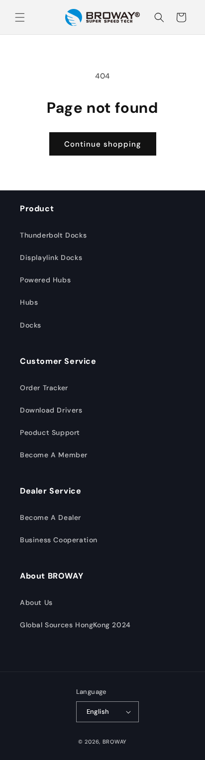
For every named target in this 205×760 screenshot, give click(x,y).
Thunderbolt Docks (53, 235)
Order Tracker (44, 387)
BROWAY (114, 741)
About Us (36, 602)
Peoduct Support (50, 432)
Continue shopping (102, 144)
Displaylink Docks (51, 257)
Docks (30, 325)
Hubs (29, 302)
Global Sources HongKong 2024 (75, 624)
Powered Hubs (45, 279)
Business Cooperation (59, 539)
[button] (20, 17)
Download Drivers (51, 410)
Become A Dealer (50, 517)
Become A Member (54, 454)
